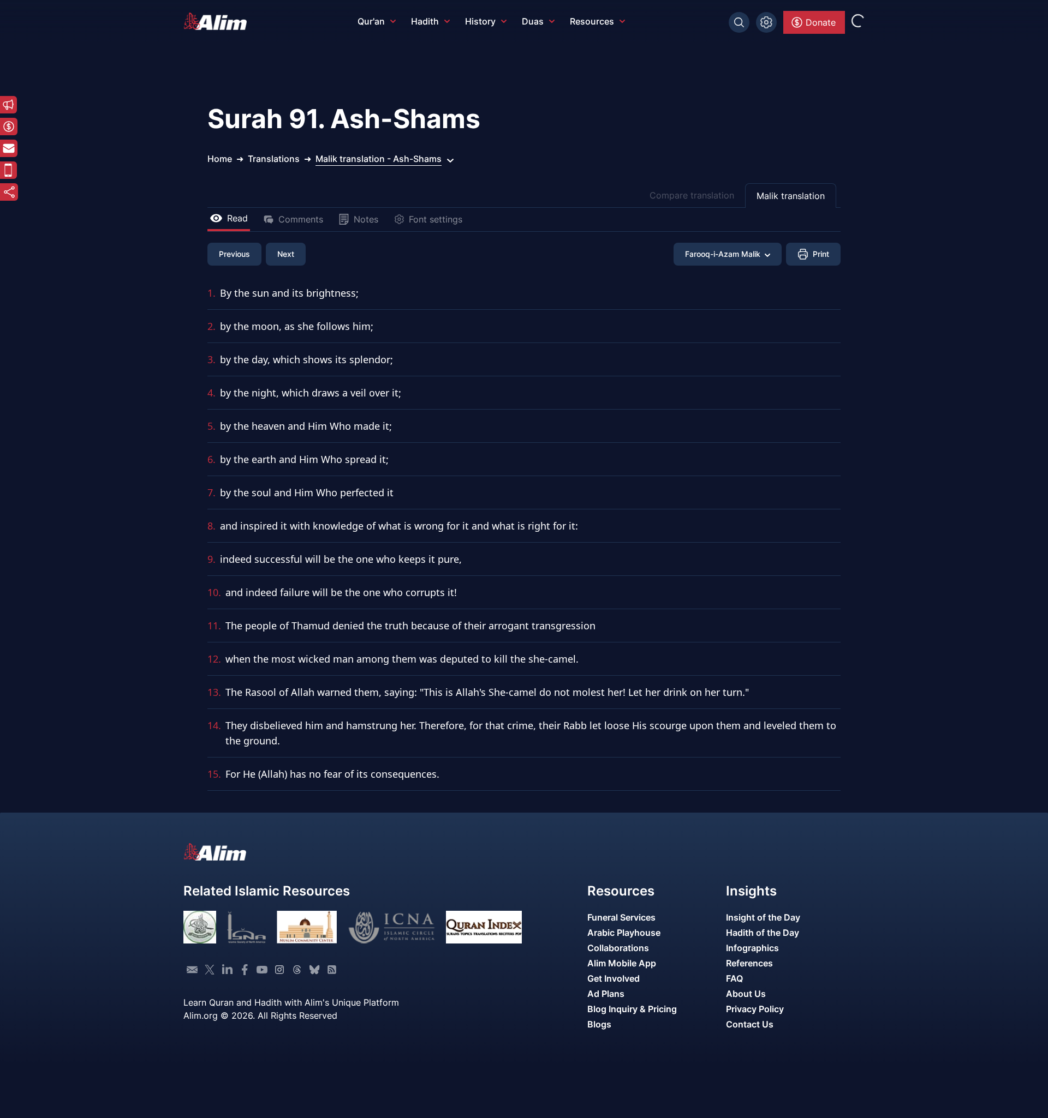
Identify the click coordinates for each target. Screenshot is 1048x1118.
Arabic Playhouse (623, 932)
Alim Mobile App (621, 963)
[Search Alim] (739, 22)
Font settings (435, 219)
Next (285, 254)
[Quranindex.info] (483, 927)
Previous (234, 254)
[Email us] (192, 969)
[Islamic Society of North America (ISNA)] (246, 927)
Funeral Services (621, 917)
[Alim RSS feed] (332, 969)
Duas (533, 21)
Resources (592, 21)
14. (214, 725)
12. (214, 658)
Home (219, 158)
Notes (366, 219)
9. (211, 559)
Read (237, 218)
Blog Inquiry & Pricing (632, 1008)
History (480, 21)
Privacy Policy (755, 1008)
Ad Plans (605, 993)
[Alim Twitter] (209, 969)
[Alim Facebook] (244, 969)
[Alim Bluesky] (314, 969)
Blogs (599, 1024)
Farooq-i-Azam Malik (722, 254)
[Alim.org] (218, 21)
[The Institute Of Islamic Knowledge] (199, 927)
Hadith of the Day (762, 932)
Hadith (425, 21)
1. (211, 292)
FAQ (734, 978)
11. (214, 625)
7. (211, 492)
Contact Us (749, 1024)
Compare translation (692, 195)
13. (214, 692)
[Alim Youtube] (262, 969)
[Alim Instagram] (279, 969)
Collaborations (618, 947)
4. (211, 392)
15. (214, 773)
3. (211, 359)
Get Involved (613, 978)
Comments (300, 219)
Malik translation (791, 195)
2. (211, 326)
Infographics (752, 947)
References (749, 963)
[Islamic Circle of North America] (392, 927)
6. (211, 459)
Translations (274, 158)
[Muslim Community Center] (307, 927)
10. (214, 592)
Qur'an (371, 21)
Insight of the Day (763, 917)
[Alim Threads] (297, 969)
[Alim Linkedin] (227, 969)
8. (211, 525)
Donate (821, 22)
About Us (746, 993)
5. (211, 425)
